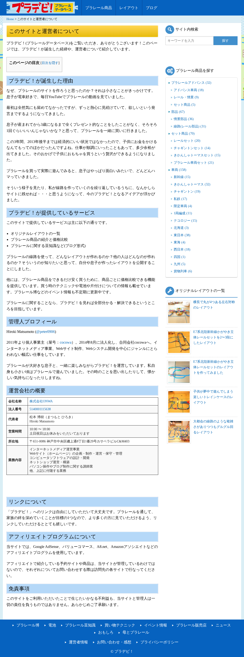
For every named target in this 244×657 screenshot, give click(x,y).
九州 (179, 264)
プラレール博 (27, 625)
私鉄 (180, 199)
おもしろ (105, 632)
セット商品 (184, 104)
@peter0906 (45, 332)
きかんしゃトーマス (192, 184)
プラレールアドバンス (191, 82)
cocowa (65, 342)
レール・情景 (186, 97)
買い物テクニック (120, 625)
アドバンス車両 (189, 90)
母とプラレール (135, 632)
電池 (52, 625)
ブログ (151, 8)
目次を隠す (50, 63)
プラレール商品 (98, 8)
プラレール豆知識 (80, 625)
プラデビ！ (123, 651)
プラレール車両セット (194, 162)
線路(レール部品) (190, 126)
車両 (178, 170)
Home (10, 19)
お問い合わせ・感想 (114, 642)
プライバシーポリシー (159, 642)
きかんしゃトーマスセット (197, 155)
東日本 (182, 235)
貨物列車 (183, 271)
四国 (179, 257)
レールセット (187, 140)
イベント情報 (155, 625)
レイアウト (128, 8)
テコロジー (185, 220)
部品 (178, 112)
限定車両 (183, 206)
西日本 (182, 249)
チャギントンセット (192, 148)
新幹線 (182, 177)
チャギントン (187, 191)
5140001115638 (40, 409)
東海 (179, 242)
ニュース (223, 625)
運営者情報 (78, 642)
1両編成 (183, 213)
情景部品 (184, 119)
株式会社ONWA (41, 401)
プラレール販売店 (191, 625)
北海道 (181, 228)
